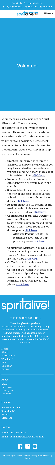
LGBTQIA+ (7, 390)
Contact (6, 369)
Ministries (6, 355)
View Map (6, 417)
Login (27, 458)
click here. (38, 241)
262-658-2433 (18, 432)
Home (4, 348)
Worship (6, 359)
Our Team (6, 387)
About (4, 352)
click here (39, 175)
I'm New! (6, 393)
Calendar (6, 365)
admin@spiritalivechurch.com (27, 436)
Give (3, 362)
